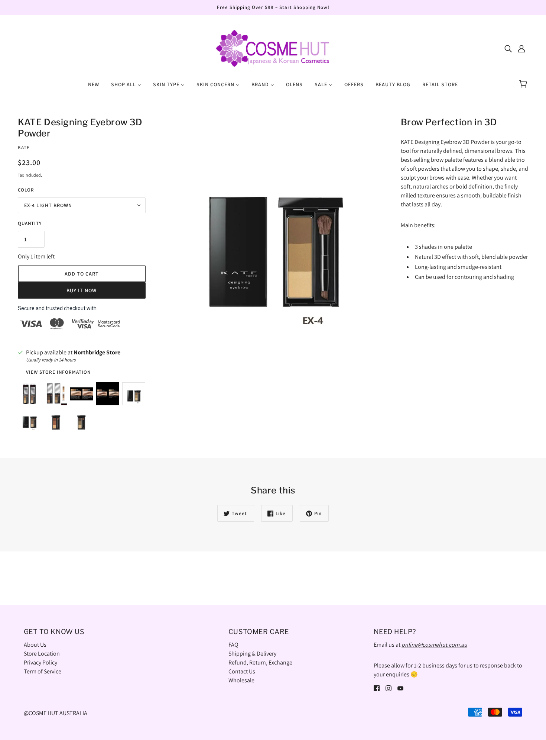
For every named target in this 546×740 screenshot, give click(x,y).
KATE (24, 147)
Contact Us (241, 671)
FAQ (233, 645)
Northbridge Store (97, 352)
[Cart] (524, 84)
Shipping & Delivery (252, 653)
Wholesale (241, 680)
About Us (35, 645)
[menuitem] (93, 84)
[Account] (521, 48)
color (26, 190)
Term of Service (42, 671)
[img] (508, 48)
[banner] (272, 48)
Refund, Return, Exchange (260, 662)
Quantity (30, 223)
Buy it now (81, 290)
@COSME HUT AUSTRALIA (55, 713)
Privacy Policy (40, 662)
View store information (58, 372)
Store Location (42, 653)
